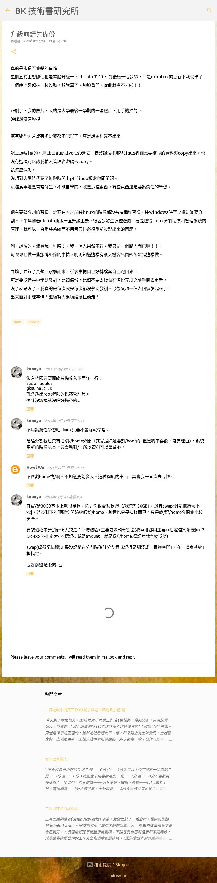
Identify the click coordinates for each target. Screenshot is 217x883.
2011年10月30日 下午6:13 (64, 421)
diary (17, 322)
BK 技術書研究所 (47, 11)
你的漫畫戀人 (56, 759)
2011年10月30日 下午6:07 (64, 369)
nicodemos (118, 875)
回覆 (30, 409)
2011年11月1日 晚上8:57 (65, 467)
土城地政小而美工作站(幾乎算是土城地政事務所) (85, 710)
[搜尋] (86, 10)
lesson (34, 322)
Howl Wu (35, 467)
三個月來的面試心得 (61, 809)
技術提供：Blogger (111, 864)
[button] (14, 52)
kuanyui (34, 368)
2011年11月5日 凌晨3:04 (63, 497)
